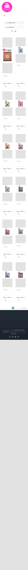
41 (21, 308)
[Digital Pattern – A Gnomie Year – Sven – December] (21, 274)
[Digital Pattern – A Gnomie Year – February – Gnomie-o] (21, 103)
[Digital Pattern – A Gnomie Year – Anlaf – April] (21, 50)
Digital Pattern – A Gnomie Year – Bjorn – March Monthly (5, 117)
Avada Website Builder (19, 330)
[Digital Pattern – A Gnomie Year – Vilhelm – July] (7, 231)
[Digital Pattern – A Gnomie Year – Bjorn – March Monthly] (7, 103)
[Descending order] (22, 22)
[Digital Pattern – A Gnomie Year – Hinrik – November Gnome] (7, 146)
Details (10, 83)
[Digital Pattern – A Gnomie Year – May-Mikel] (7, 189)
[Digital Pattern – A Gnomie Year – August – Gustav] (21, 231)
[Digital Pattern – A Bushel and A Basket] (7, 55)
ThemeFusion (6, 332)
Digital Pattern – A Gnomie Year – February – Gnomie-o (18, 117)
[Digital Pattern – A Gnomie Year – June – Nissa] (21, 146)
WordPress (14, 333)
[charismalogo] (7, 2)
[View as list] (15, 31)
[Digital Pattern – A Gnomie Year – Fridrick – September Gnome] (7, 274)
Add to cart (5, 85)
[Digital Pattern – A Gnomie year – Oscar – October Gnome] (21, 189)
